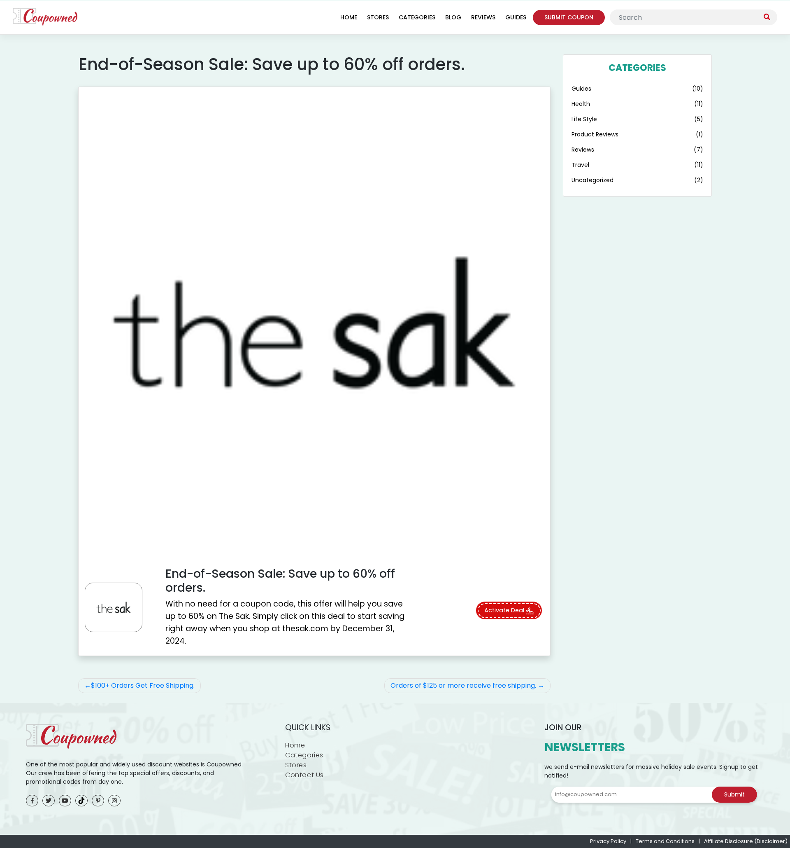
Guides (515, 17)
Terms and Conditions (665, 841)
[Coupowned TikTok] (81, 800)
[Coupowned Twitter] (48, 800)
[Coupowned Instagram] (114, 800)
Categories (417, 17)
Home (348, 17)
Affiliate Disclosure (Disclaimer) (746, 841)
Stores (378, 17)
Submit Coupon (568, 17)
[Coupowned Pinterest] (98, 800)
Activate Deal (505, 610)
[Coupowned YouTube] (65, 800)
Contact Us (304, 775)
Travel (580, 165)
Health (581, 104)
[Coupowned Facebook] (32, 800)
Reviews (483, 17)
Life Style (584, 119)
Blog (453, 17)
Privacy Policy (608, 841)
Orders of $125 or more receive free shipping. (463, 685)
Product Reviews (595, 134)
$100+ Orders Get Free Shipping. (143, 685)
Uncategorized (592, 180)
